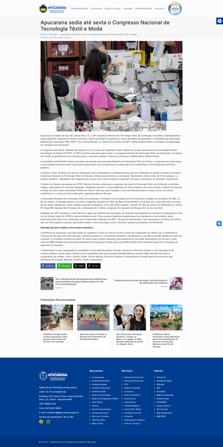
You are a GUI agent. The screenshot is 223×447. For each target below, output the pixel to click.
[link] (219, 21)
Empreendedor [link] (143, 8)
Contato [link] (159, 8)
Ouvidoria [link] (96, 8)
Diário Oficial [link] (113, 8)
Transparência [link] (79, 8)
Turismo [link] (128, 8)
